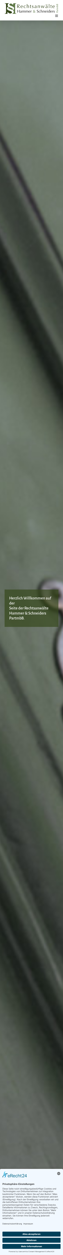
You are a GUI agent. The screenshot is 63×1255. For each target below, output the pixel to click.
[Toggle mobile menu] (56, 15)
